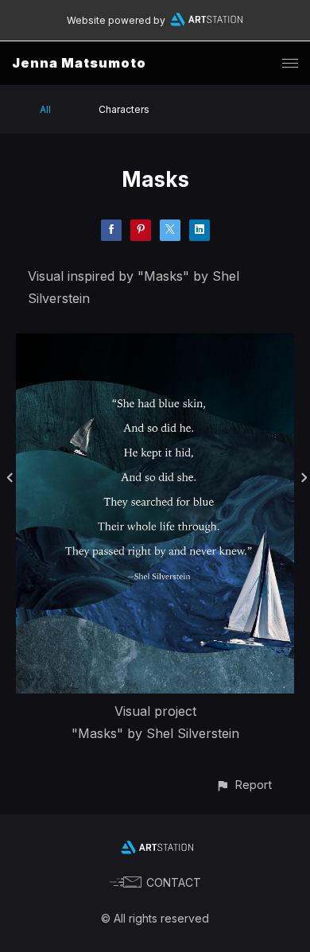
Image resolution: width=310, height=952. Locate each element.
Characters (124, 109)
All (45, 109)
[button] (243, 784)
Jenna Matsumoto (79, 63)
